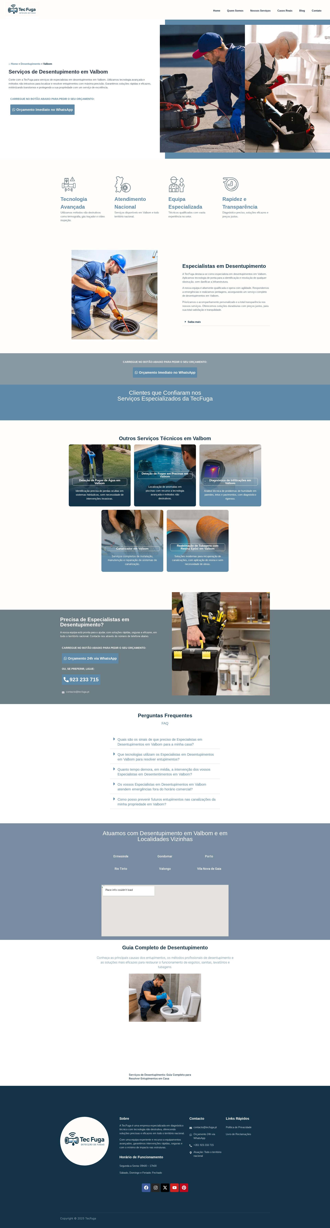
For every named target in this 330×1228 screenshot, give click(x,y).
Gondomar (164, 856)
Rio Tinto (121, 868)
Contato (316, 10)
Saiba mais (194, 321)
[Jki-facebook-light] (263, 1219)
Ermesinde (120, 856)
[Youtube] (174, 1187)
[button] (226, 322)
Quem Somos (235, 10)
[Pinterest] (184, 1187)
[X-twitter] (165, 1187)
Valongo (165, 868)
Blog (302, 10)
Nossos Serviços (260, 10)
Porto (209, 856)
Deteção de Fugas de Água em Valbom (99, 482)
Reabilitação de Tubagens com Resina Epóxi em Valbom (197, 547)
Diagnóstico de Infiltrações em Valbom (230, 482)
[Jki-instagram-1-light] (255, 1219)
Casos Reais (284, 10)
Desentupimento (30, 63)
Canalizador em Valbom (132, 548)
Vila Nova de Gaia (209, 868)
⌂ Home (13, 63)
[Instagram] (155, 1187)
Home (216, 10)
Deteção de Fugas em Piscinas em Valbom (165, 475)
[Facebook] (146, 1187)
